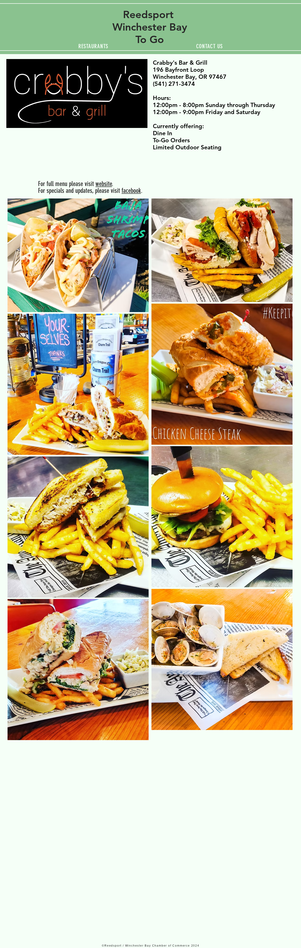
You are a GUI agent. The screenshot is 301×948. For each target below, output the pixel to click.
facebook (131, 190)
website (103, 184)
